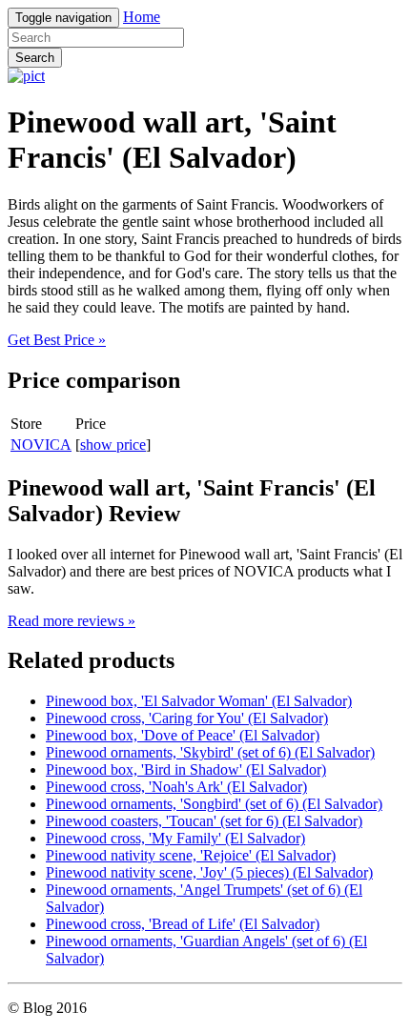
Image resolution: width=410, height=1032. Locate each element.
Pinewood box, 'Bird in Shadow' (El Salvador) (186, 769)
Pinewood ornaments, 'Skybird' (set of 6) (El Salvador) (210, 752)
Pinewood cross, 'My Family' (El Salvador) (175, 838)
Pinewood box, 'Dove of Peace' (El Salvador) (182, 735)
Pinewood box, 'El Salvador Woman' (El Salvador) (199, 701)
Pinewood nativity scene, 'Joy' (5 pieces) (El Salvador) (209, 872)
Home (141, 17)
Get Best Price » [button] (57, 340)
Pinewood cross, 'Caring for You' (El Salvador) (187, 718)
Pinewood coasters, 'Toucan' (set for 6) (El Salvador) (204, 821)
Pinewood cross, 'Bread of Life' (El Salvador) (182, 924)
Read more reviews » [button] (71, 621)
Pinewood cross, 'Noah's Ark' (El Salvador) (176, 787)
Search (34, 58)
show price (113, 444)
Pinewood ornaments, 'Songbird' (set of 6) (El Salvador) (214, 804)
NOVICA (41, 444)
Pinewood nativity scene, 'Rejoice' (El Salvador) (191, 855)
